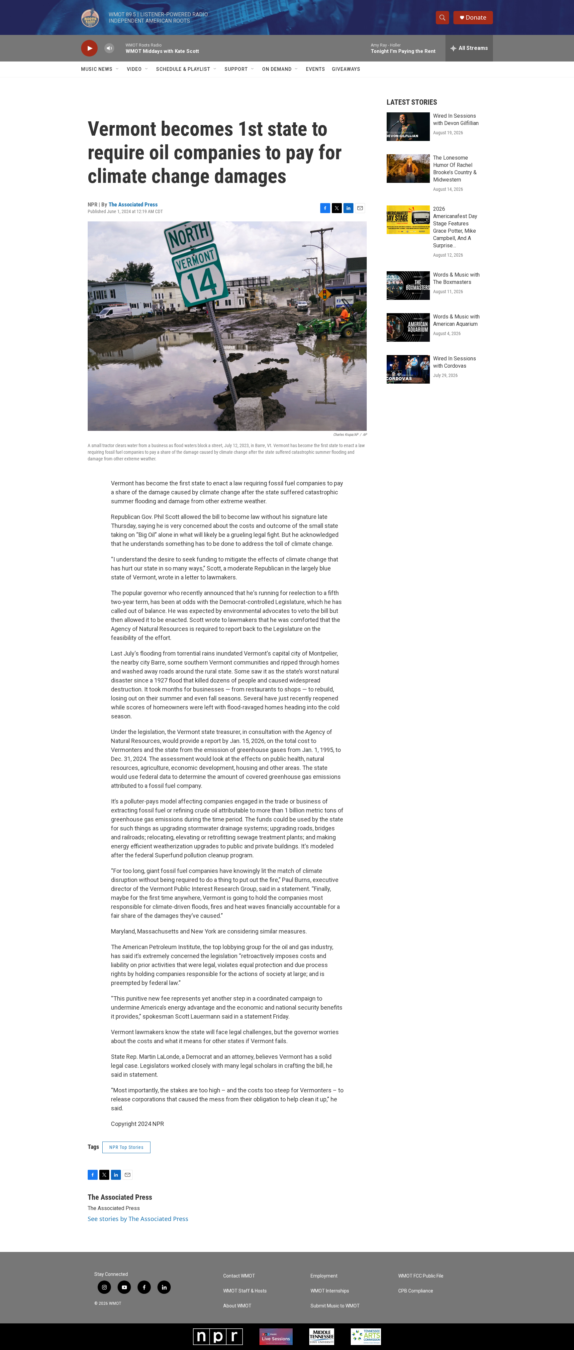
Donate (476, 17)
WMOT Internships (330, 1291)
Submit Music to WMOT (335, 1305)
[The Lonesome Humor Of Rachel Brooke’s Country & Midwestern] (408, 168)
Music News (97, 69)
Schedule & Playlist (183, 69)
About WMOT (237, 1305)
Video (134, 69)
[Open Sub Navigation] (117, 69)
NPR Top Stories (126, 1147)
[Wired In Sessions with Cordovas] (408, 369)
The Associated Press (133, 204)
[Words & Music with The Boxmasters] (408, 285)
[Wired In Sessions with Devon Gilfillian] (408, 126)
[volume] (109, 48)
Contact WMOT (239, 1276)
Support (236, 69)
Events (315, 69)
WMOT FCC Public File (420, 1276)
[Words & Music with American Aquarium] (408, 327)
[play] (89, 48)
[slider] (120, 48)
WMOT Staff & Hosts (245, 1291)
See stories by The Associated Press (138, 1219)
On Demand (277, 69)
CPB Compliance (415, 1291)
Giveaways (346, 69)
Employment (324, 1276)
